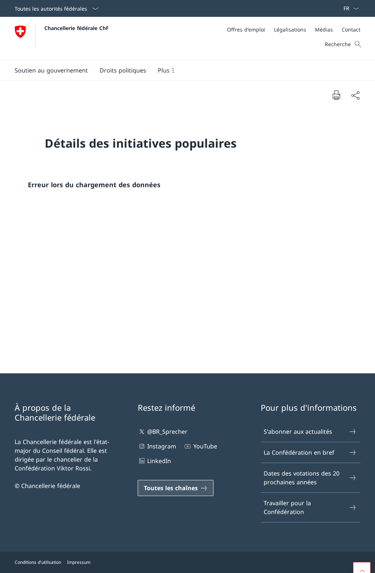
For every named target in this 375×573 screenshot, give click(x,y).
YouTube (205, 446)
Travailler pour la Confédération (287, 507)
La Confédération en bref (299, 452)
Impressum (78, 562)
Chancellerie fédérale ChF (76, 28)
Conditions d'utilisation (38, 562)
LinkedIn (159, 461)
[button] (51, 70)
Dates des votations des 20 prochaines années (301, 477)
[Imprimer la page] (336, 95)
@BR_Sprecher (167, 432)
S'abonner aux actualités (298, 432)
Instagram (161, 446)
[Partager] (355, 95)
